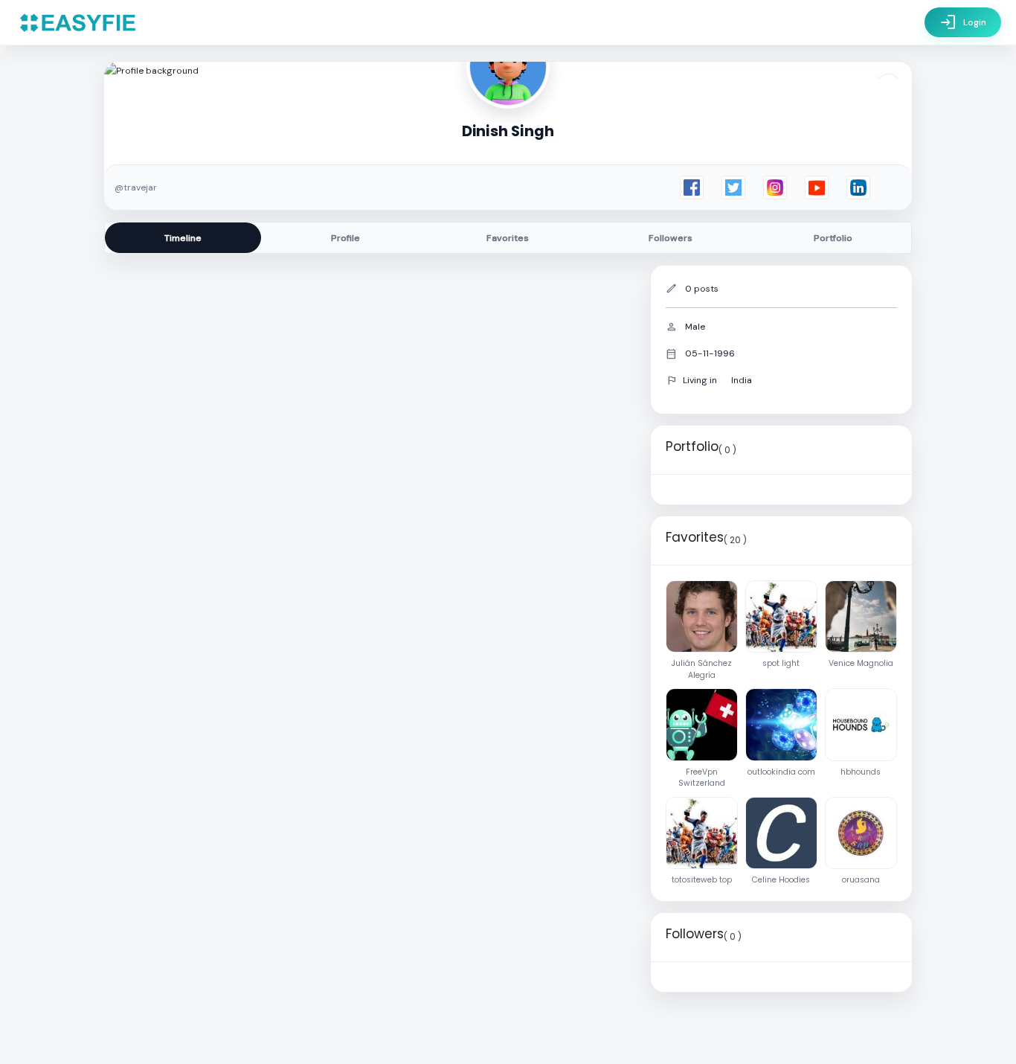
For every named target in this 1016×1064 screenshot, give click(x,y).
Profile (345, 238)
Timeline (183, 238)
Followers (670, 238)
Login (962, 22)
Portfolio (833, 238)
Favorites (507, 238)
